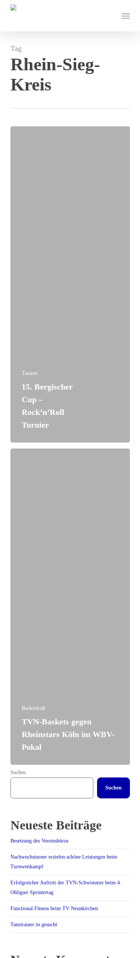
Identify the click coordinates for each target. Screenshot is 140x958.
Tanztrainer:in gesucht (33, 924)
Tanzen (30, 373)
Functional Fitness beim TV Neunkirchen (54, 908)
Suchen (18, 772)
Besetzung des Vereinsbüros (39, 841)
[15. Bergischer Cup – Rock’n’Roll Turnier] (70, 284)
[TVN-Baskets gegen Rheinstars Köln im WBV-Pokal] (70, 607)
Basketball (33, 708)
